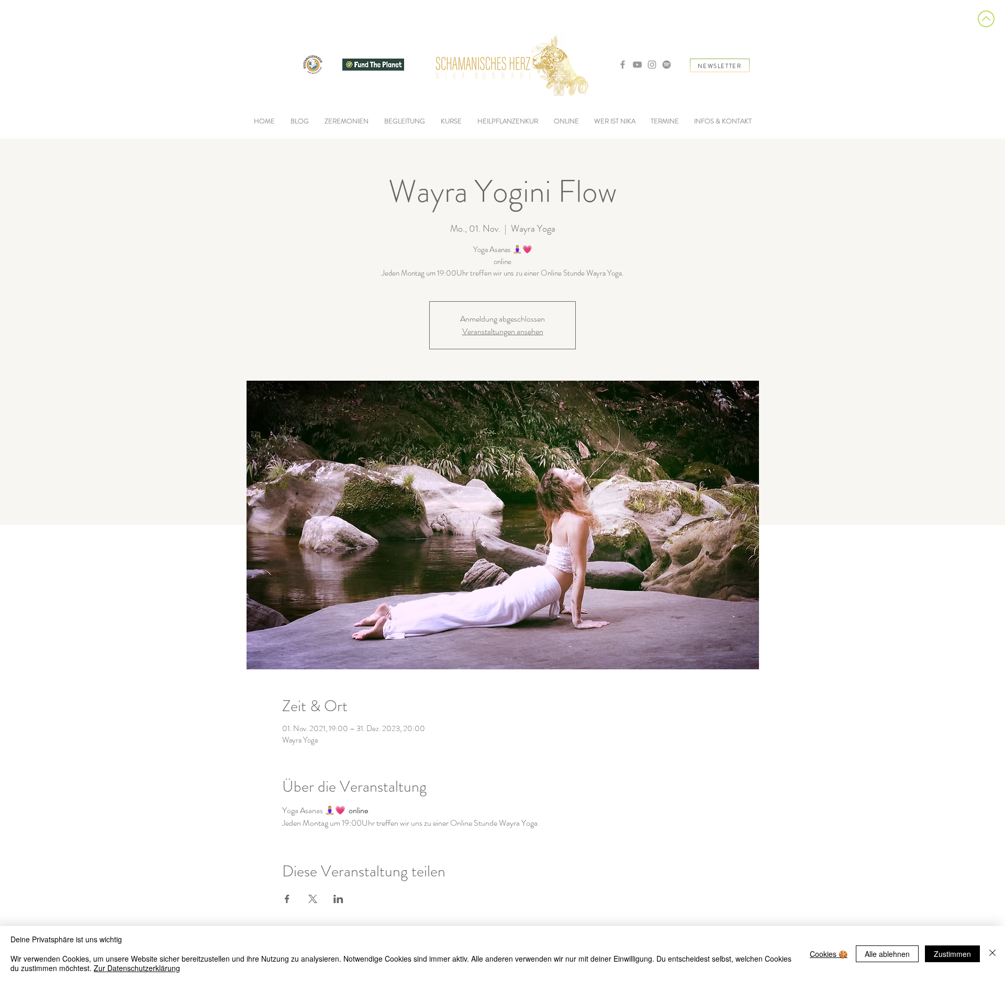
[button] (404, 121)
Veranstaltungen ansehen (502, 331)
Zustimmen (952, 954)
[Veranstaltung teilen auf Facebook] (287, 899)
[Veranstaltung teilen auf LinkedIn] (338, 899)
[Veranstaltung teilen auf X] (313, 899)
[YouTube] (637, 64)
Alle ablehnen (887, 954)
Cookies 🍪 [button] (828, 954)
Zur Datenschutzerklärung (137, 968)
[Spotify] (666, 64)
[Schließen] (992, 953)
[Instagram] (651, 64)
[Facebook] (622, 64)
